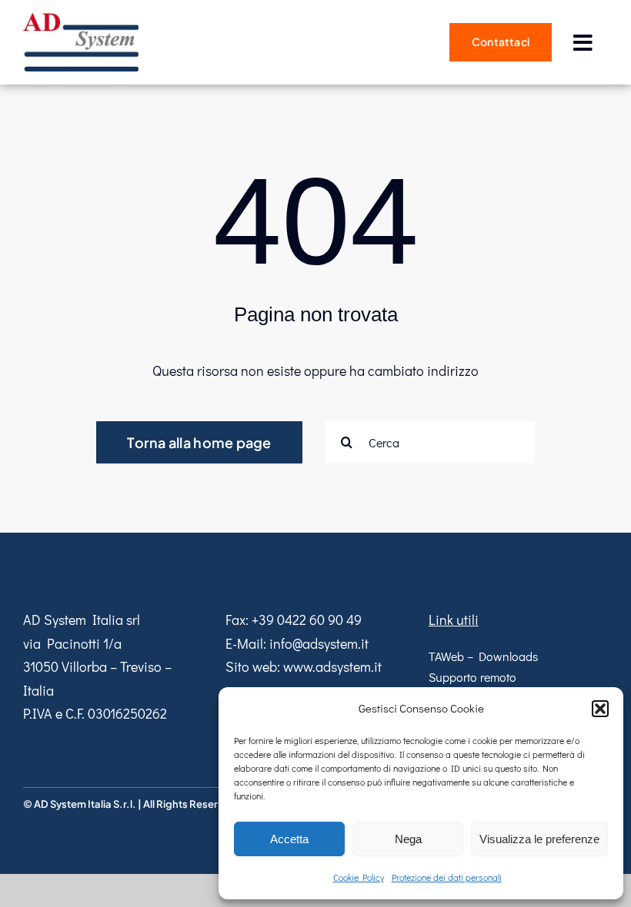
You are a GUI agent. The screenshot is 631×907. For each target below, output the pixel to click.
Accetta (289, 839)
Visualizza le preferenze (539, 839)
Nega (408, 839)
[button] (600, 708)
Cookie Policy (358, 877)
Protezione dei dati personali (447, 877)
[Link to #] (582, 43)
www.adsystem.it (332, 666)
